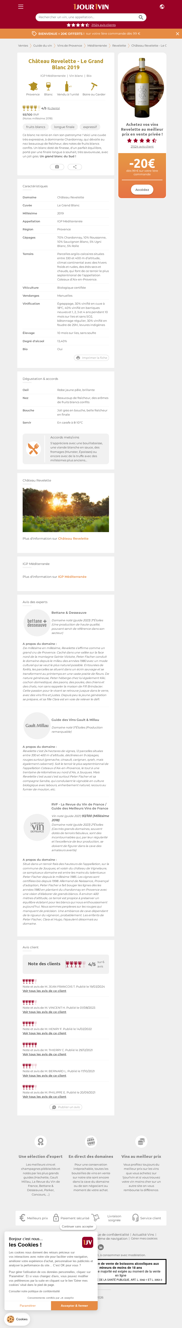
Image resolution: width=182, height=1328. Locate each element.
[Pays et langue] (162, 7)
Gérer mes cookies (144, 1238)
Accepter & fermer (74, 1305)
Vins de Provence (69, 45)
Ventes (23, 45)
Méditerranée (97, 45)
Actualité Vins (143, 1235)
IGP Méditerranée (53, 75)
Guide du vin (42, 45)
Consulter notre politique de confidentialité (34, 1291)
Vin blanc (76, 75)
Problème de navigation (108, 1239)
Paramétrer (28, 1305)
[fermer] (177, 34)
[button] (17, 1319)
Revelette (119, 45)
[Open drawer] (21, 7)
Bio (89, 75)
